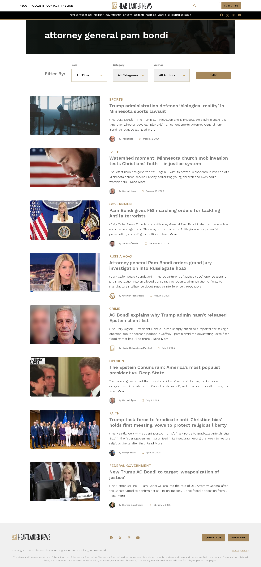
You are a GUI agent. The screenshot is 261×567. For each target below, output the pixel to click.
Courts (127, 15)
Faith (114, 152)
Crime (114, 309)
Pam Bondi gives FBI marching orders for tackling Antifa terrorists (164, 213)
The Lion (67, 5)
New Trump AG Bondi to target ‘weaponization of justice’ (164, 474)
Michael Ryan (129, 191)
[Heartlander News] (130, 5)
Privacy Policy (240, 550)
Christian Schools (179, 15)
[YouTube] (238, 15)
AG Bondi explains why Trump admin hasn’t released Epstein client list (168, 317)
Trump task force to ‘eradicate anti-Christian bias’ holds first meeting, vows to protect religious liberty (168, 422)
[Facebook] (220, 15)
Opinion (139, 15)
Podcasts (38, 5)
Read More (147, 129)
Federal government (130, 466)
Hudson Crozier (130, 243)
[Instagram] (232, 15)
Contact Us (213, 537)
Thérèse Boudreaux (132, 505)
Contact (52, 5)
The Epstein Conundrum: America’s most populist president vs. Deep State (164, 370)
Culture (99, 15)
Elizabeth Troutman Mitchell (137, 348)
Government (113, 15)
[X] (226, 15)
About (24, 5)
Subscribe (231, 5)
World (162, 15)
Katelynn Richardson (133, 295)
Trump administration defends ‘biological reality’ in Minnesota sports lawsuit (166, 108)
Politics (151, 15)
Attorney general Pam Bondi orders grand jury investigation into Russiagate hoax (160, 265)
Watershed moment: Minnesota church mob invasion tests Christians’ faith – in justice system (168, 160)
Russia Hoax (120, 256)
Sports (116, 99)
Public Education (81, 15)
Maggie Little (129, 452)
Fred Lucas (127, 138)
